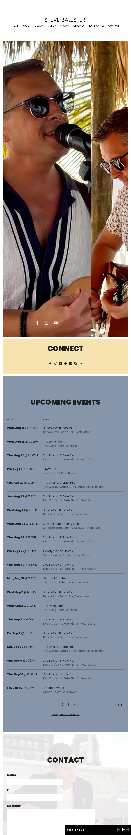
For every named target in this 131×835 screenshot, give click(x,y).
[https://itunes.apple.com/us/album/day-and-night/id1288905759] (65, 364)
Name (11, 775)
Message (14, 806)
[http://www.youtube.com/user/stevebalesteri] (60, 364)
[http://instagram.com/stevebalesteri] (55, 364)
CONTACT (113, 26)
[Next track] (127, 829)
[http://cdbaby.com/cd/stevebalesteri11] (75, 364)
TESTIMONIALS (96, 26)
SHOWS (64, 26)
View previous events (66, 714)
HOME (15, 26)
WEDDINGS (79, 26)
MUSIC (38, 26)
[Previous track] (118, 829)
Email (11, 790)
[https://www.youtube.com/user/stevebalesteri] (56, 323)
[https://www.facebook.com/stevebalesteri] (37, 323)
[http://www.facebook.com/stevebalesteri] (50, 364)
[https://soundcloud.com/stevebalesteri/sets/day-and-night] (81, 364)
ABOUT (26, 26)
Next (117, 705)
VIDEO (51, 26)
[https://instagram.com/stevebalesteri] (46, 323)
